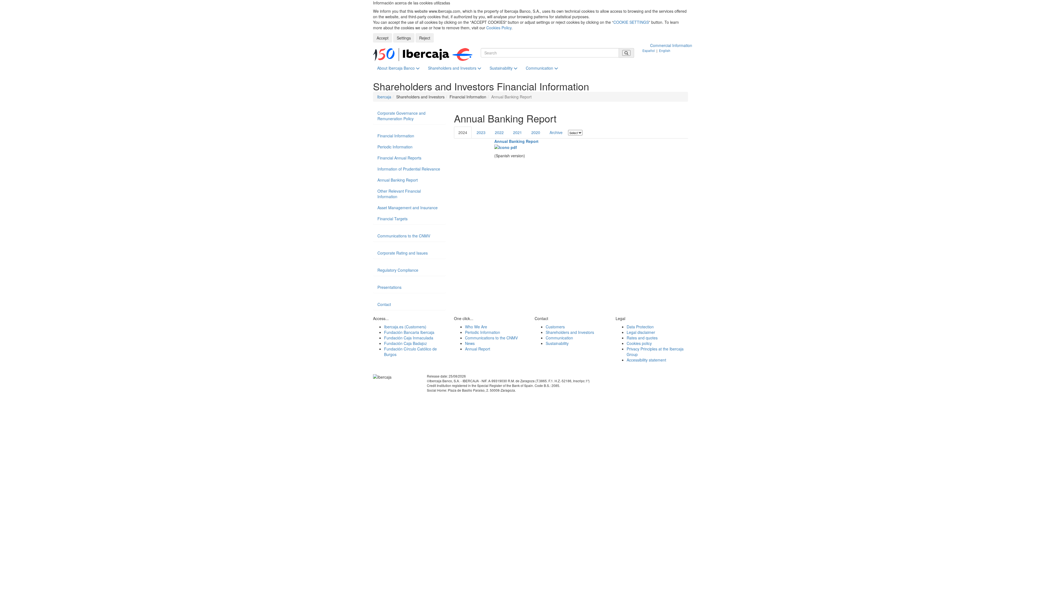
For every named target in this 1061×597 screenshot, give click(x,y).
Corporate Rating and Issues (402, 253)
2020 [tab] (535, 132)
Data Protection (640, 326)
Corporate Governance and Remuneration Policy (401, 115)
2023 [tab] (481, 132)
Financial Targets (392, 218)
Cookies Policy (498, 27)
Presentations (389, 287)
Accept (382, 38)
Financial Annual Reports (399, 158)
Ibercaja (384, 97)
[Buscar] (626, 53)
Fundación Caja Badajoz (405, 343)
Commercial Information (671, 45)
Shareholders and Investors (452, 68)
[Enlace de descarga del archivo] (505, 147)
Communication (540, 68)
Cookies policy (639, 343)
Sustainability (502, 68)
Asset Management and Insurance (407, 207)
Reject (424, 38)
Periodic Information (395, 147)
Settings (404, 38)
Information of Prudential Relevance (408, 169)
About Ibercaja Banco (396, 68)
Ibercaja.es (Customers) (405, 326)
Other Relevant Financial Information (399, 193)
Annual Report (477, 349)
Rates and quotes (642, 338)
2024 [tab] (462, 132)
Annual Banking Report (516, 141)
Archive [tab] (556, 132)
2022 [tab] (499, 132)
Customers (555, 326)
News (470, 343)
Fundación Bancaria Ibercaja (409, 332)
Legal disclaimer (641, 332)
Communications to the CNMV (403, 236)
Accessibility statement (646, 360)
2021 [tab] (517, 132)
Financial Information (395, 135)
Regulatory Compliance (397, 270)
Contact (384, 304)
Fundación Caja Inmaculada (408, 338)
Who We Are (476, 326)
